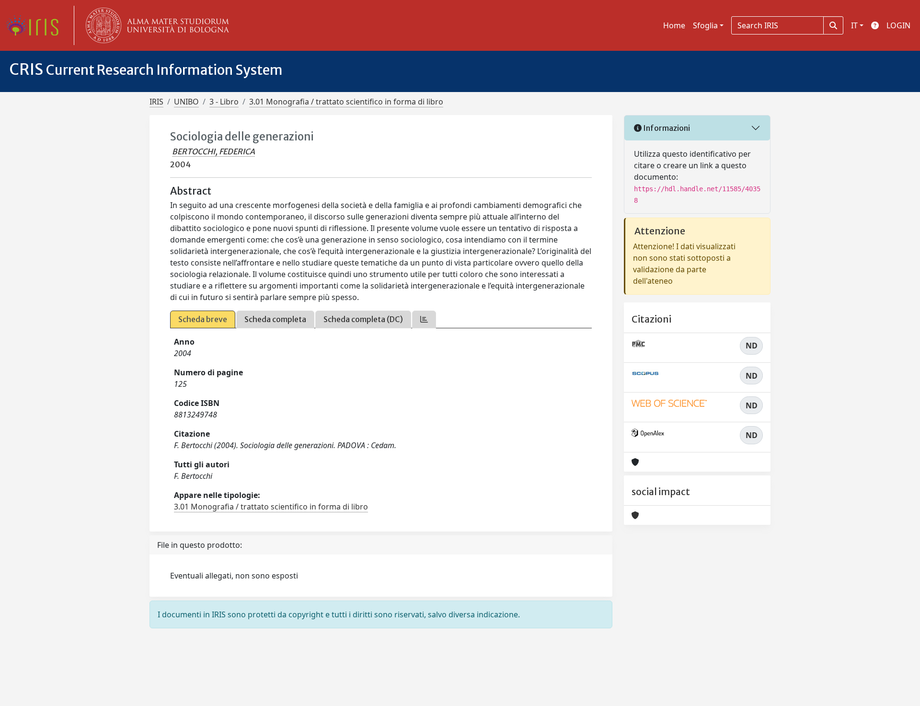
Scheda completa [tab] (275, 319)
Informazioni (666, 128)
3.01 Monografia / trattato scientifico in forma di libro (346, 101)
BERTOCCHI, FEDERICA (213, 151)
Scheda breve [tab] (202, 319)
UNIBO (186, 101)
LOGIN (898, 25)
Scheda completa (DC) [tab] (363, 319)
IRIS (156, 101)
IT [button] (854, 25)
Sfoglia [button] (705, 25)
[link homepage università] (155, 25)
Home (674, 25)
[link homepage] (36, 25)
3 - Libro (224, 101)
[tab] (424, 319)
